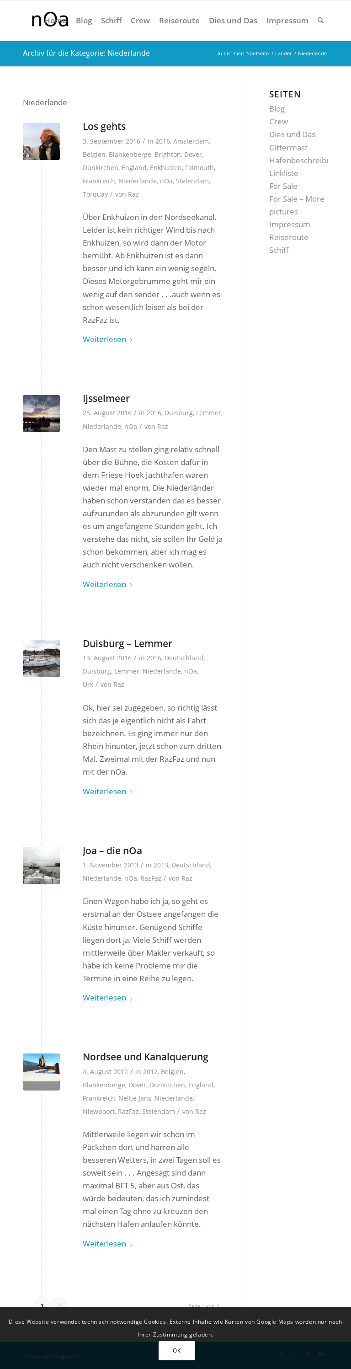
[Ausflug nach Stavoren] (41, 413)
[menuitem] (55, 20)
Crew (278, 121)
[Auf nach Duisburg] (41, 865)
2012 (150, 1071)
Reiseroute (288, 237)
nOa (166, 180)
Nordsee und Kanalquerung (145, 1056)
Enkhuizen (166, 167)
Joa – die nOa (112, 850)
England (134, 167)
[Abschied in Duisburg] (41, 658)
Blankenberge (130, 154)
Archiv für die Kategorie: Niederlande (86, 53)
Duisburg (179, 412)
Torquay (95, 194)
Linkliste (283, 173)
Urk (88, 684)
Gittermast (288, 147)
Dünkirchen (100, 167)
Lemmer (208, 412)
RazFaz (150, 878)
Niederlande (137, 180)
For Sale (283, 186)
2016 (162, 141)
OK (177, 1350)
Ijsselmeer (106, 398)
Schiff (279, 250)
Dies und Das (292, 134)
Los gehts (104, 126)
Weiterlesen (104, 339)
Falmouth (199, 167)
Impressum (289, 224)
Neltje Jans (134, 1098)
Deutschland (184, 657)
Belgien (94, 154)
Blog (277, 108)
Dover (193, 154)
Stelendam (192, 180)
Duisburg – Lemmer (127, 643)
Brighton (167, 154)
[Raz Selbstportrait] (41, 1072)
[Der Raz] (41, 141)
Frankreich (99, 180)
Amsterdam (191, 141)
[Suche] (320, 20)
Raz (133, 194)
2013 (161, 865)
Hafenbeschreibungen (309, 160)
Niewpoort (99, 1111)
